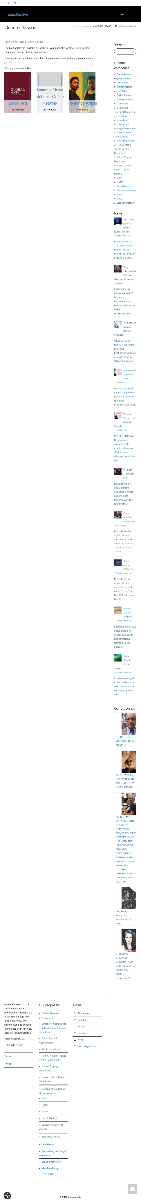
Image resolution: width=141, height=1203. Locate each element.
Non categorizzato (87, 1046)
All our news (84, 1013)
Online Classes (125, 95)
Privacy (8, 1063)
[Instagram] (15, 3)
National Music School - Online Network (123, 169)
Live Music (122, 82)
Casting (82, 1020)
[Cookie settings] (7, 1195)
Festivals (82, 1033)
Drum (119, 177)
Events (81, 1026)
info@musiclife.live (127, 26)
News (81, 1039)
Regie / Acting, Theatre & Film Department (122, 149)
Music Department (126, 140)
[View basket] (122, 13)
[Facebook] (9, 3)
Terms (7, 1056)
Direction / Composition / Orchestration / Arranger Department (52, 1028)
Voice (119, 198)
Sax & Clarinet (124, 186)
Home (7, 41)
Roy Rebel (122, 90)
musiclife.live (17, 14)
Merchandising (124, 86)
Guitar (120, 181)
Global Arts (122, 103)
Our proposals (19, 41)
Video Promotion (125, 202)
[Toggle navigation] (131, 14)
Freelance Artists (125, 99)
